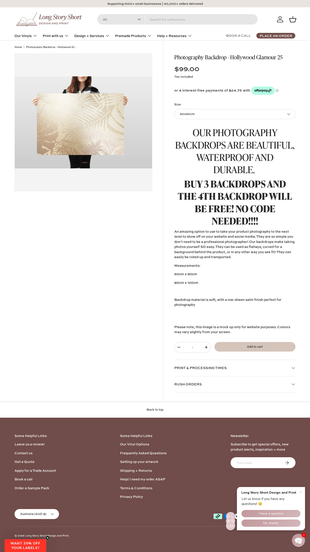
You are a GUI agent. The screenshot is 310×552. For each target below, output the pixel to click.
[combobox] (177, 19)
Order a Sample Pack (32, 488)
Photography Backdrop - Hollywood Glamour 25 (51, 47)
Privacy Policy (131, 496)
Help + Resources (171, 35)
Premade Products (130, 35)
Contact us (23, 453)
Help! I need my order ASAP (142, 479)
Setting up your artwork (139, 461)
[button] (25, 545)
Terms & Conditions (136, 488)
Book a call (23, 479)
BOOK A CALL (238, 35)
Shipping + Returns (136, 470)
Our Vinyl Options (134, 444)
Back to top (155, 409)
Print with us (53, 35)
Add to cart (255, 347)
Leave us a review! (30, 444)
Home (18, 47)
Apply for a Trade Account (35, 470)
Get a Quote (24, 461)
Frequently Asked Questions (143, 453)
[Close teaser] (47, 538)
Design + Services (89, 35)
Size (177, 104)
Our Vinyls (23, 35)
